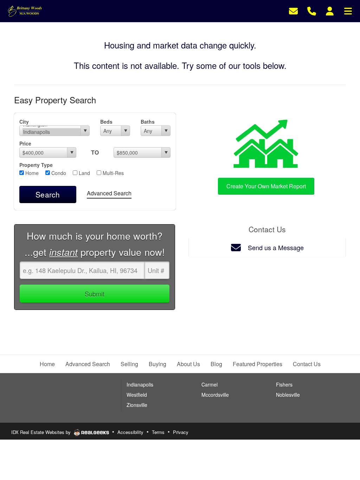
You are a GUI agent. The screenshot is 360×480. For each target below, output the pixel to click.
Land (83, 172)
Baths (148, 121)
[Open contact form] (293, 10)
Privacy (180, 432)
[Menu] (348, 10)
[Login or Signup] (330, 10)
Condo (58, 172)
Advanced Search (109, 193)
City (24, 121)
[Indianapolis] (51, 132)
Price (25, 143)
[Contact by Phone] (311, 10)
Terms (158, 432)
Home (31, 172)
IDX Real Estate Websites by (41, 432)
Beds (106, 121)
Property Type (36, 164)
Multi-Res (112, 172)
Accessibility (130, 432)
